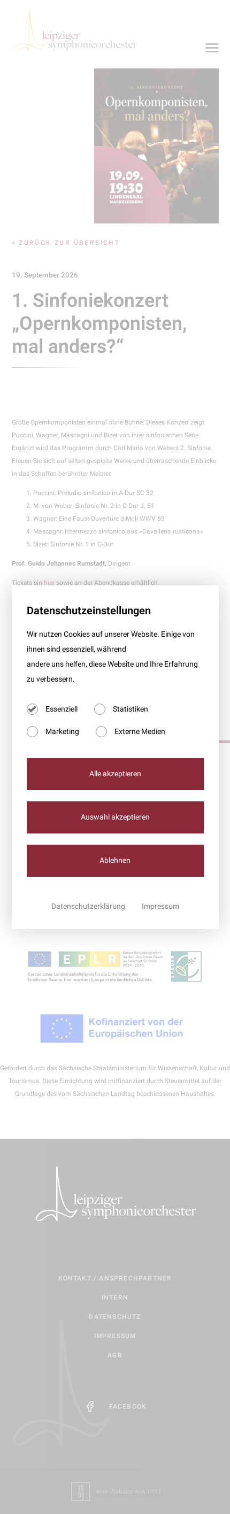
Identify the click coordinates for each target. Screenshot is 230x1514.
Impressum (160, 906)
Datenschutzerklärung (89, 906)
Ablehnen (115, 860)
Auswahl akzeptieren (115, 817)
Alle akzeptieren (115, 773)
